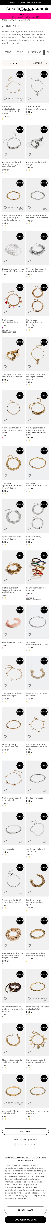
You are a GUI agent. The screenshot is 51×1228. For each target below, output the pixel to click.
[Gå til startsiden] (25, 9)
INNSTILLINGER (25, 1210)
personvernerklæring (14, 1195)
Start (4, 20)
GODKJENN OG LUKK (25, 1220)
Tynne (20, 52)
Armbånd (25, 20)
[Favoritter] (43, 9)
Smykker (14, 20)
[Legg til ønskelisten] (5, 99)
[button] (38, 9)
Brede (8, 52)
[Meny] (4, 9)
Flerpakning (34, 52)
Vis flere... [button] (25, 1131)
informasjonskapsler (16, 1198)
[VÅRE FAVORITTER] (38, 63)
